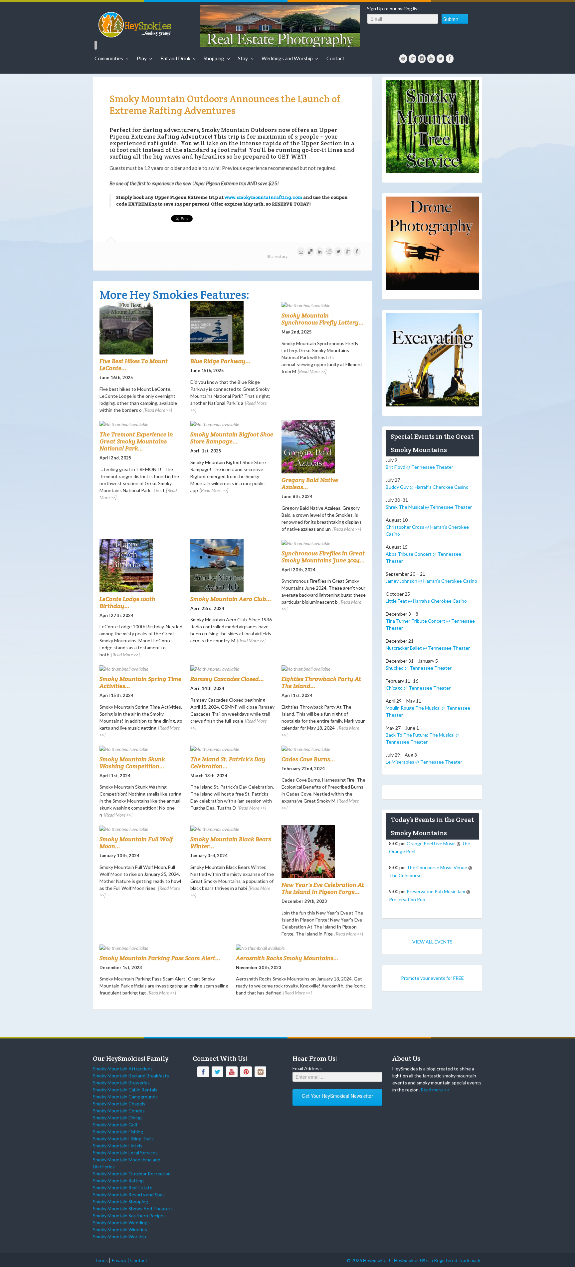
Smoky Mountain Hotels (117, 1145)
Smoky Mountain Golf (115, 1124)
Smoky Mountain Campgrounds (125, 1096)
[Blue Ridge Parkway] (232, 327)
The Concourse (405, 875)
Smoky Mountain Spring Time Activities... (140, 682)
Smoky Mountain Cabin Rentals (125, 1089)
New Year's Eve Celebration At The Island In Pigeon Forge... (323, 888)
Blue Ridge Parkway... (220, 361)
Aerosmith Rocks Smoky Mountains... (287, 958)
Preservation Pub (407, 899)
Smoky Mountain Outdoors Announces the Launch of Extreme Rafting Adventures (224, 105)
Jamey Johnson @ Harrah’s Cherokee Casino (431, 581)
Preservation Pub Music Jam (436, 891)
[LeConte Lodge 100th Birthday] (141, 565)
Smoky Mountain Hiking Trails (123, 1138)
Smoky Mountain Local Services (125, 1152)
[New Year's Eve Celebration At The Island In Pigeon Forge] (324, 851)
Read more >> (435, 1089)
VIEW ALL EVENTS (432, 942)
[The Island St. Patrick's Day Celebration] (232, 749)
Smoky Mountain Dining (117, 1117)
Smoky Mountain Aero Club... (230, 599)
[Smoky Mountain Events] (145, 23)
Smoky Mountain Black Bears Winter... (230, 842)
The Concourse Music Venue (437, 867)
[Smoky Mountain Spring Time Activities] (141, 668)
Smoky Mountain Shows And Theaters (133, 1208)
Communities (109, 58)
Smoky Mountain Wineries (120, 1229)
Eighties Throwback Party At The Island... (321, 682)
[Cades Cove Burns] (324, 749)
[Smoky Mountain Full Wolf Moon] (141, 829)
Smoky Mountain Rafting (118, 1180)
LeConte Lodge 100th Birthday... (127, 602)
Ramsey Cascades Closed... (227, 679)
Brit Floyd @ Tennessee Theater (419, 467)
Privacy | (120, 1260)
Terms (101, 1260)
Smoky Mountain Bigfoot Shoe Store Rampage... (231, 437)
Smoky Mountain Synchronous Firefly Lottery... (323, 319)
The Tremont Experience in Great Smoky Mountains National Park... (136, 441)
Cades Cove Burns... (308, 759)
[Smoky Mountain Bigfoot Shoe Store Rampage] (232, 424)
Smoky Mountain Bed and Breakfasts (131, 1075)
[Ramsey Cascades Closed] (232, 668)
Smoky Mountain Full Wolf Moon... (136, 842)
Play (142, 58)
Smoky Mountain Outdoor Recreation (132, 1173)
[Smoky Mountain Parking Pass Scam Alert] (164, 947)
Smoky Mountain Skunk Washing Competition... (132, 762)
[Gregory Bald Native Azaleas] (324, 446)
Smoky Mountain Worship (119, 1236)
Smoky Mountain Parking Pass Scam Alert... (159, 958)
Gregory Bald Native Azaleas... (310, 483)
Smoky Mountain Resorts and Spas (129, 1194)
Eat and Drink (175, 58)
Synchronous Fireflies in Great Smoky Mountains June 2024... (323, 556)
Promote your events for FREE (432, 978)
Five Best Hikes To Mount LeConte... (133, 364)
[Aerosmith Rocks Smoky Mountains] (301, 947)
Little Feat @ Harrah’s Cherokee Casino (426, 601)
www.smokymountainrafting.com (263, 197)
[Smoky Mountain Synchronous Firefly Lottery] (324, 305)
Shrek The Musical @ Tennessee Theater (429, 507)
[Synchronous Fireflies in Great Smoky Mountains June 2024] (324, 543)
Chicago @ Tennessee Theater (418, 688)
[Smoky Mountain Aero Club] (232, 565)
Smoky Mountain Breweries (121, 1082)
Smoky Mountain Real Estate (122, 1187)
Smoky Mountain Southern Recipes (129, 1215)
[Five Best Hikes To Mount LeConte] (141, 327)
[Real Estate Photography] (280, 25)
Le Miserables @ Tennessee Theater (424, 762)
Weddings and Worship (287, 58)
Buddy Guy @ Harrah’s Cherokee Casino (427, 487)
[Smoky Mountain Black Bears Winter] (232, 829)
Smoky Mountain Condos (119, 1110)
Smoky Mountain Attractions (123, 1068)
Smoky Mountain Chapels (119, 1103)
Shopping (214, 58)
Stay (243, 58)
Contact (335, 58)
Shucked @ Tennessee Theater (419, 668)
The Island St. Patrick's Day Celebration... (228, 762)
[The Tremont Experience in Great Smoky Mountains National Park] (141, 424)
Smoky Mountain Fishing (118, 1131)
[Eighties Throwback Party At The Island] (324, 668)
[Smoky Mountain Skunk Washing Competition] (141, 749)
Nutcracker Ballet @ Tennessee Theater (428, 648)
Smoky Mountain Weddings (121, 1222)
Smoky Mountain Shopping (120, 1201)
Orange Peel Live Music (431, 843)
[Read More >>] (157, 410)
